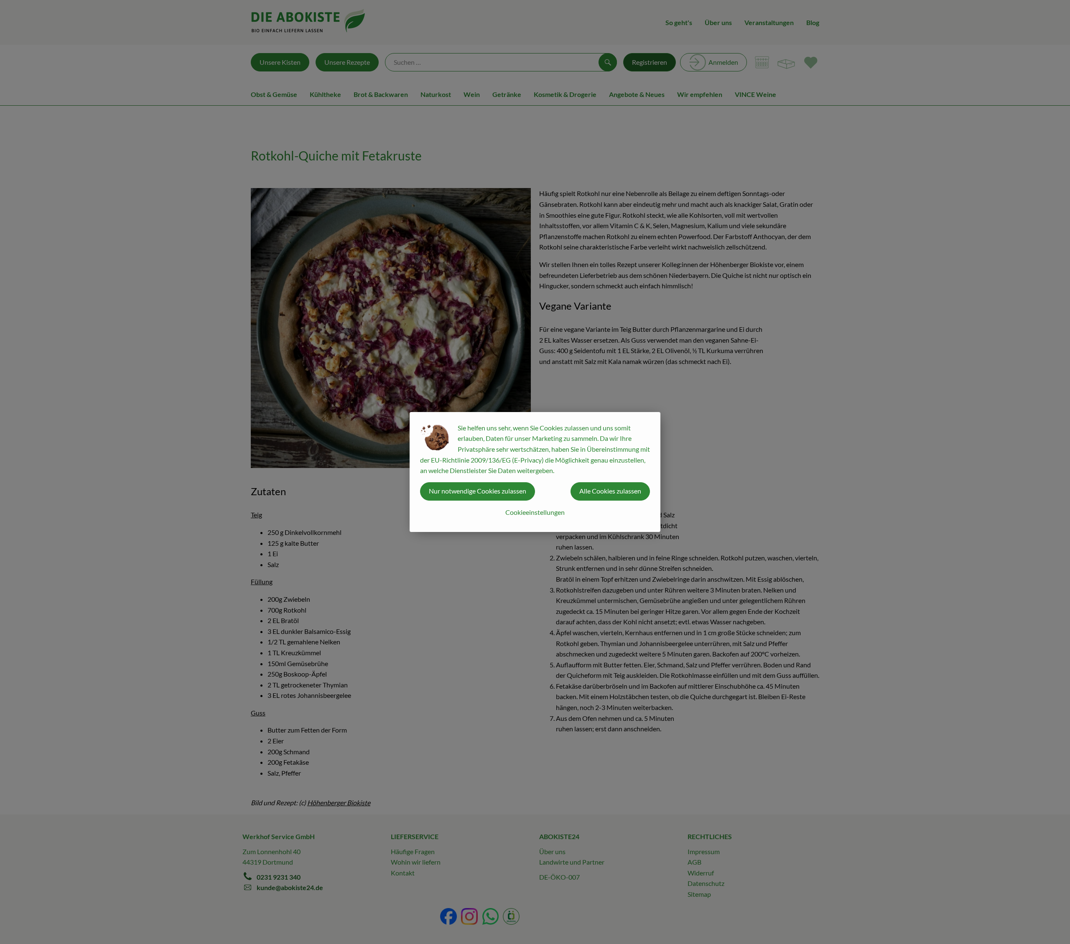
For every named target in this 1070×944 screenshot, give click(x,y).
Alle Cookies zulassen (610, 491)
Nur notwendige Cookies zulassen (477, 491)
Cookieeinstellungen (535, 512)
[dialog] (535, 472)
